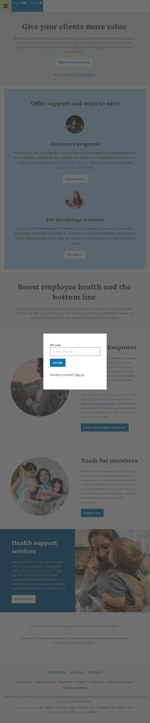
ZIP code (55, 345)
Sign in (79, 374)
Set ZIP (58, 362)
